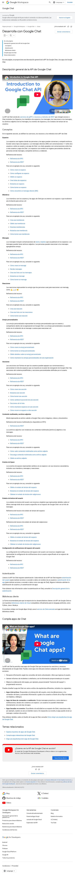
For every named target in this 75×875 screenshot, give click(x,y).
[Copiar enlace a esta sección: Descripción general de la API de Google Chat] (53, 69)
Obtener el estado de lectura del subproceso (25, 494)
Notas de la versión (8, 823)
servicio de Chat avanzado (46, 609)
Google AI (5, 855)
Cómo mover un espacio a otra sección (23, 410)
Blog (52, 813)
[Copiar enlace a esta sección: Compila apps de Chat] (28, 619)
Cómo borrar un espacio (18, 187)
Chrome (4, 845)
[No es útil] (71, 26)
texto (37, 242)
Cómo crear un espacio (18, 170)
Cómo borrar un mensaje (18, 280)
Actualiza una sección (17, 393)
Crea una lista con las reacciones (21, 312)
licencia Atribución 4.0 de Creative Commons (58, 780)
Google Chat (8, 8)
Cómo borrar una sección (18, 396)
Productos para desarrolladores (12, 820)
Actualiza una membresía (18, 231)
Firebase (5, 848)
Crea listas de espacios (18, 180)
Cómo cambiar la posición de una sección (24, 400)
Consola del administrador (35, 813)
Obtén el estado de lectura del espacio (23, 487)
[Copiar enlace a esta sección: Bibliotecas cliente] (21, 597)
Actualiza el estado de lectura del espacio (24, 491)
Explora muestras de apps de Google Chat (20, 732)
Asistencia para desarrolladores (12, 827)
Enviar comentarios (63, 32)
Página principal (6, 26)
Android (4, 842)
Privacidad (15, 866)
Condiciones (6, 866)
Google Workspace (19, 26)
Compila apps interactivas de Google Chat (20, 735)
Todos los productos (8, 858)
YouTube (53, 822)
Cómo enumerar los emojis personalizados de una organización (31, 358)
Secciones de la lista (17, 403)
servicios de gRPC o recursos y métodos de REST (37, 117)
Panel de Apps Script (33, 816)
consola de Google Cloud (34, 819)
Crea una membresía (17, 220)
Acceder (70, 2)
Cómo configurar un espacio (19, 173)
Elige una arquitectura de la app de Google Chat (22, 739)
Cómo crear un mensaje (18, 266)
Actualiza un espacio (17, 184)
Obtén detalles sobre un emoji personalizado (25, 354)
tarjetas (43, 242)
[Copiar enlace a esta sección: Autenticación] (17, 574)
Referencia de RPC (16, 159)
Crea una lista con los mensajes (21, 273)
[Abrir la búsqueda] (50, 2)
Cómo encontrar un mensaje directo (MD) (24, 191)
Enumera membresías (17, 227)
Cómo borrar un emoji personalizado (22, 351)
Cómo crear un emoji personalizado (22, 347)
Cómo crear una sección (18, 389)
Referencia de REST (17, 162)
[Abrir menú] (3, 2)
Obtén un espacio (16, 177)
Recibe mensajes (16, 269)
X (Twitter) (54, 819)
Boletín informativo (57, 816)
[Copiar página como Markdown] (11, 35)
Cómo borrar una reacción (18, 316)
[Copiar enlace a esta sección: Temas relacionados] (26, 727)
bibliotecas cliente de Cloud (21, 603)
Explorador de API (32, 822)
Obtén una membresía (17, 224)
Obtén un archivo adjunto (18, 458)
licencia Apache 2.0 (31, 782)
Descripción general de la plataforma (10, 816)
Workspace (22, 2)
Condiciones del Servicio (9, 830)
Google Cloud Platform (9, 851)
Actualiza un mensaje (17, 276)
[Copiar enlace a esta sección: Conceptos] (14, 130)
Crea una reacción (16, 309)
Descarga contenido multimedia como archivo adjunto (28, 455)
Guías (38, 26)
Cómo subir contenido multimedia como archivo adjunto (29, 451)
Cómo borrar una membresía (19, 234)
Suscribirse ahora (60, 758)
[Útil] (68, 26)
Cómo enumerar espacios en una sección (24, 407)
